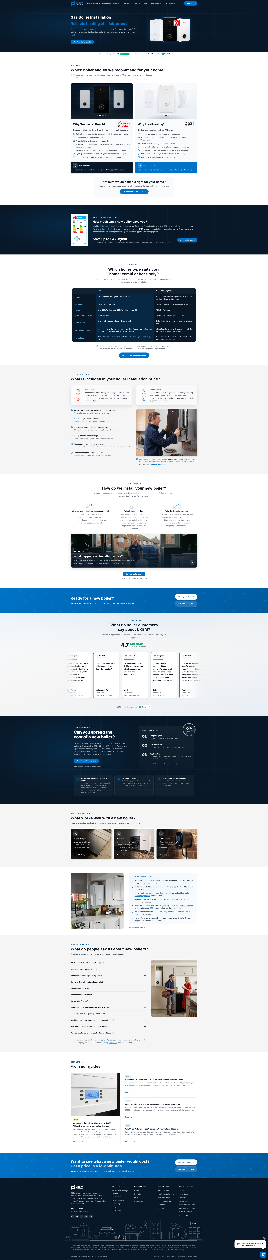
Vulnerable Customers (187, 1205)
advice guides (118, 1040)
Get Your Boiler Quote (82, 42)
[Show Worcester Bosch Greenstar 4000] (97, 115)
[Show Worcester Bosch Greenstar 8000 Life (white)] (102, 115)
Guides (137, 1191)
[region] (101, 101)
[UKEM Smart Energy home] (77, 3)
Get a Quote (191, 3)
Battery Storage (118, 1200)
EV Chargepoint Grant (165, 1201)
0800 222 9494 (77, 1208)
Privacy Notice (170, 1256)
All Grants (160, 1208)
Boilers (116, 3)
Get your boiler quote (134, 574)
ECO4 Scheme (162, 1205)
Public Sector (184, 1194)
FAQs (136, 1198)
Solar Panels (116, 1197)
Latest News (138, 1194)
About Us (182, 1191)
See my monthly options (86, 761)
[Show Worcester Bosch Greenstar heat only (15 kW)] (103, 115)
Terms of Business (158, 1256)
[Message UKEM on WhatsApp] (72, 1216)
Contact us (113, 1043)
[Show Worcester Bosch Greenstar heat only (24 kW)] (105, 115)
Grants (144, 3)
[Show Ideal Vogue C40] (168, 115)
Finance (137, 3)
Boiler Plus (108, 279)
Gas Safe (77, 419)
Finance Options (163, 1191)
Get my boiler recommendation (134, 355)
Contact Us (138, 1201)
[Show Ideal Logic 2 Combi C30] (164, 115)
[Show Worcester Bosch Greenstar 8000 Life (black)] (100, 115)
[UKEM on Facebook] (81, 1216)
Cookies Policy (181, 1256)
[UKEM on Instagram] (86, 1216)
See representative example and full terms (89, 766)
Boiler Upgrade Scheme (183, 905)
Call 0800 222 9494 (186, 604)
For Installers (170, 3)
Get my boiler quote (186, 597)
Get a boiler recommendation (134, 192)
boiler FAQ (105, 1040)
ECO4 (152, 908)
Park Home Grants (163, 1198)
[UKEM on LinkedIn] (91, 1216)
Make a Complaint (185, 1212)
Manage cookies (192, 1256)
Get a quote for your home (156, 465)
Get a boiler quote (187, 240)
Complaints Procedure (187, 1208)
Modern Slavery (184, 1215)
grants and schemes (135, 1040)
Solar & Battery (92, 3)
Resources (155, 3)
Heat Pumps (106, 3)
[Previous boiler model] (76, 99)
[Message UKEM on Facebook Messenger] (77, 1216)
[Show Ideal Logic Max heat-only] (166, 115)
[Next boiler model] (127, 99)
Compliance (183, 1198)
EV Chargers (125, 3)
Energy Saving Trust (104, 229)
